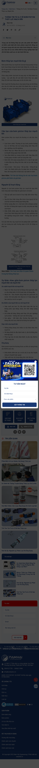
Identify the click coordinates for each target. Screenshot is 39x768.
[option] (19, 370)
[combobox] (19, 399)
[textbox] (8, 399)
